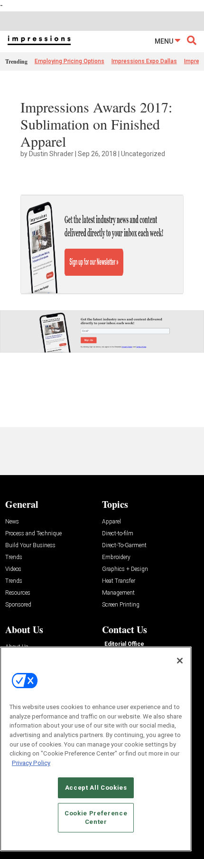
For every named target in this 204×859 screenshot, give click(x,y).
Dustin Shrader (51, 154)
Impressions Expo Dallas (144, 61)
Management (118, 593)
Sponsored (18, 605)
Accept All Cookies (96, 787)
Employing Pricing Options (69, 61)
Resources (17, 593)
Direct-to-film (117, 534)
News (12, 522)
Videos (13, 569)
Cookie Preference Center (96, 817)
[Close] (179, 660)
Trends (13, 557)
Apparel (111, 522)
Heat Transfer (118, 581)
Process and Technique (33, 534)
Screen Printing (120, 605)
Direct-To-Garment (124, 545)
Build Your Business (30, 545)
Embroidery (116, 557)
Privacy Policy (31, 762)
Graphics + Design (125, 569)
